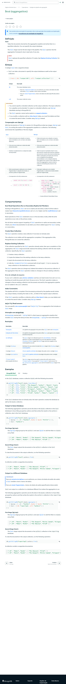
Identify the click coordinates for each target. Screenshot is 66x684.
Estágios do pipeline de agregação (38, 7)
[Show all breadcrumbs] (19, 7)
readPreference (52, 211)
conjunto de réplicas (30, 89)
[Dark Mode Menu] (63, 2)
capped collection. (41, 113)
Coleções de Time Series (12, 333)
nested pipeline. (26, 347)
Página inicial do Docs (10, 7)
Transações (9, 329)
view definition (47, 337)
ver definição (9, 337)
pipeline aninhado (31, 351)
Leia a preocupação (21, 306)
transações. (56, 329)
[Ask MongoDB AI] (60, 2)
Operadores (25, 7)
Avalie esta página (9, 23)
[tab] (11, 373)
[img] (6, 26)
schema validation (28, 278)
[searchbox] (35, 2)
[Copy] (59, 78)
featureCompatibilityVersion (21, 211)
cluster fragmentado (30, 93)
